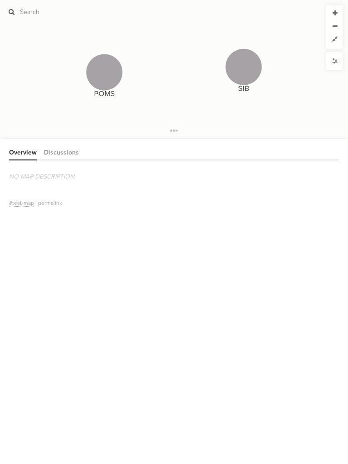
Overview (23, 152)
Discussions (61, 152)
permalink (50, 203)
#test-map (21, 203)
